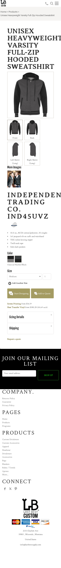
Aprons (5, 471)
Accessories (7, 457)
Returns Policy (8, 398)
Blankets (5, 464)
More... (5, 474)
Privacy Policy (8, 405)
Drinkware (7, 453)
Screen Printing (14, 303)
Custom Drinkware (10, 439)
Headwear (6, 450)
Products (13, 11)
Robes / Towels (8, 467)
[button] (51, 3)
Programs (6, 426)
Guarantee (6, 401)
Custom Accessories (10, 443)
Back (32, 138)
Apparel (5, 446)
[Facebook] (5, 488)
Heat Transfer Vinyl (16, 307)
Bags (4, 460)
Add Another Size (19, 283)
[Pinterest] (15, 488)
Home (3, 11)
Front (15, 138)
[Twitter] (10, 488)
